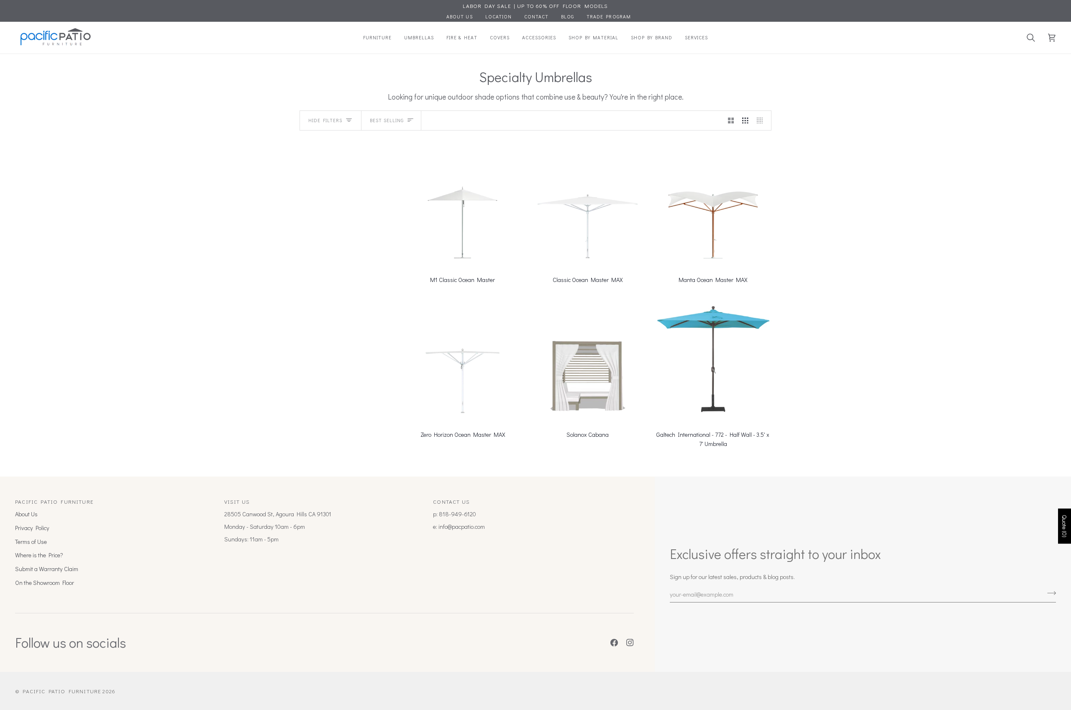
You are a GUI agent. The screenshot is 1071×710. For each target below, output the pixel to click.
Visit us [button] (237, 501)
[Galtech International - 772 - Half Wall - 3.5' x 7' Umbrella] (713, 358)
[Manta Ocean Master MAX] (713, 204)
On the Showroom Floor (44, 583)
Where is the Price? (39, 555)
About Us (26, 514)
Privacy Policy (32, 528)
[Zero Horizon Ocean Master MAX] (462, 358)
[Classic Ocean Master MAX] (587, 204)
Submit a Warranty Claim (46, 569)
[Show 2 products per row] (731, 120)
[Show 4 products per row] (762, 120)
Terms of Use (31, 542)
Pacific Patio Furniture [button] (54, 501)
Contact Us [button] (451, 501)
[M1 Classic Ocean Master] (462, 204)
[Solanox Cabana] (587, 358)
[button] (377, 38)
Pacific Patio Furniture (62, 691)
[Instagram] (630, 642)
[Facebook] (614, 642)
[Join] (1049, 593)
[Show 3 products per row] (745, 120)
